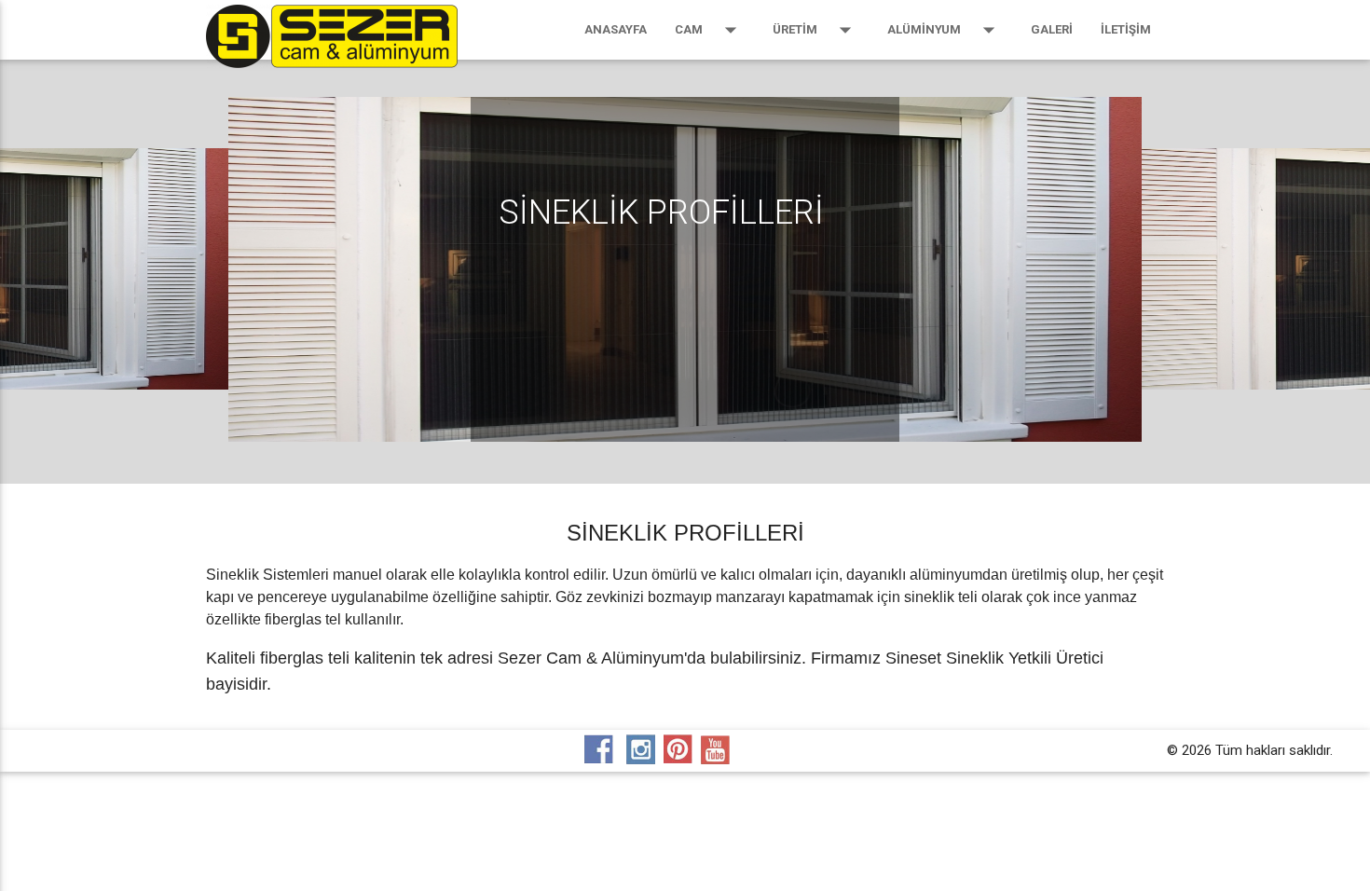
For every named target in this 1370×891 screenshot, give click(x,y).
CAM (710, 30)
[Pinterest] (680, 749)
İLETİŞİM (1126, 29)
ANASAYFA (615, 29)
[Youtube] (722, 749)
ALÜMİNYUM (945, 30)
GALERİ (1052, 29)
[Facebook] (600, 749)
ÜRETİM (816, 30)
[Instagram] (642, 749)
